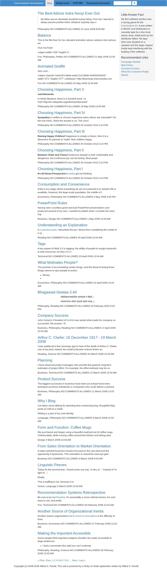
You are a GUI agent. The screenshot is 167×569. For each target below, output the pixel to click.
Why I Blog (46, 401)
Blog (49, 3)
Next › (75, 560)
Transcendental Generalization (29, 3)
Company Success (53, 315)
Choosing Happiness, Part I (60, 169)
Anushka (70, 173)
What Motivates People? (58, 262)
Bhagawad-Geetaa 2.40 (57, 292)
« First (41, 560)
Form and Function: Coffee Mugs (64, 427)
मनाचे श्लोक (78, 3)
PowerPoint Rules (52, 203)
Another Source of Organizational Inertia (71, 511)
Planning (45, 360)
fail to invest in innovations (83, 516)
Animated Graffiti (51, 66)
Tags (41, 244)
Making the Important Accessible (64, 533)
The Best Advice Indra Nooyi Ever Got (69, 13)
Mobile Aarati (62, 3)
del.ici (68, 251)
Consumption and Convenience (63, 184)
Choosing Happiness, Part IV (61, 113)
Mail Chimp (127, 65)
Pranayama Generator (98, 3)
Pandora (60, 497)
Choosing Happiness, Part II (61, 150)
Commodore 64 (129, 25)
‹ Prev (48, 560)
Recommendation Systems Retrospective (71, 492)
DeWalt (71, 320)
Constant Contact (130, 68)
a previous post (48, 229)
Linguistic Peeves (52, 465)
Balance (44, 35)
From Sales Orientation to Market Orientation (74, 446)
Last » (82, 560)
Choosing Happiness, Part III (61, 131)
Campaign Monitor (130, 62)
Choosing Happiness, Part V (61, 89)
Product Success (51, 379)
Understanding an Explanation (62, 225)
